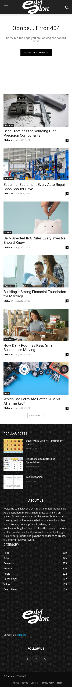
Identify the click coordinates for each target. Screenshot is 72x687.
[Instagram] (36, 659)
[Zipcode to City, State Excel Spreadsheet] (13, 464)
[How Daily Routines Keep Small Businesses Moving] (36, 325)
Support (21, 634)
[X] (44, 659)
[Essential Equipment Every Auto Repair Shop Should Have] (36, 164)
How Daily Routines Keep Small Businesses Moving (29, 347)
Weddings (9, 286)
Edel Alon (8, 140)
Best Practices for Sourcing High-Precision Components (30, 133)
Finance (8, 232)
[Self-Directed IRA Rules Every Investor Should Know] (36, 218)
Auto (7, 393)
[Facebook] (27, 659)
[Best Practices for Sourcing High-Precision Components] (36, 110)
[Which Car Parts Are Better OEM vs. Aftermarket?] (36, 378)
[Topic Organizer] (13, 482)
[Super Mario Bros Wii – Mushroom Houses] (13, 446)
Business (9, 125)
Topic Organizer (34, 477)
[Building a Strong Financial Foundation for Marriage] (36, 271)
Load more (34, 415)
